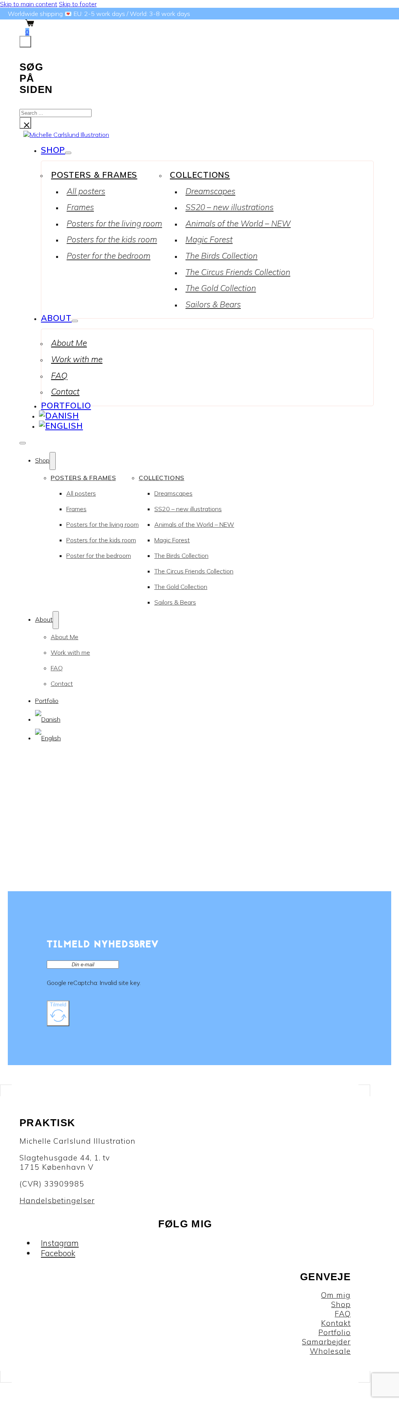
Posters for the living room (114, 223)
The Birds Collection (221, 256)
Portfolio (66, 405)
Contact (65, 391)
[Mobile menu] (22, 443)
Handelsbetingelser (57, 1200)
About (56, 318)
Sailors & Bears (213, 304)
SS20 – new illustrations (229, 207)
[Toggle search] (25, 41)
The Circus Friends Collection (237, 272)
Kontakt (336, 1323)
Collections (200, 175)
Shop (53, 150)
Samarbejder (326, 1341)
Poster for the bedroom (108, 256)
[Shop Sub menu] (68, 153)
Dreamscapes (210, 191)
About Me (69, 343)
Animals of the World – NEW (238, 223)
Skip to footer (78, 4)
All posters (86, 191)
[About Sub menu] (75, 321)
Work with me (76, 359)
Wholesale (330, 1351)
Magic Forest (209, 239)
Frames (80, 207)
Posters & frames (94, 175)
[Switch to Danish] (59, 415)
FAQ (59, 375)
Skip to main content (28, 4)
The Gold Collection (220, 288)
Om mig (336, 1295)
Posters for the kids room (112, 239)
